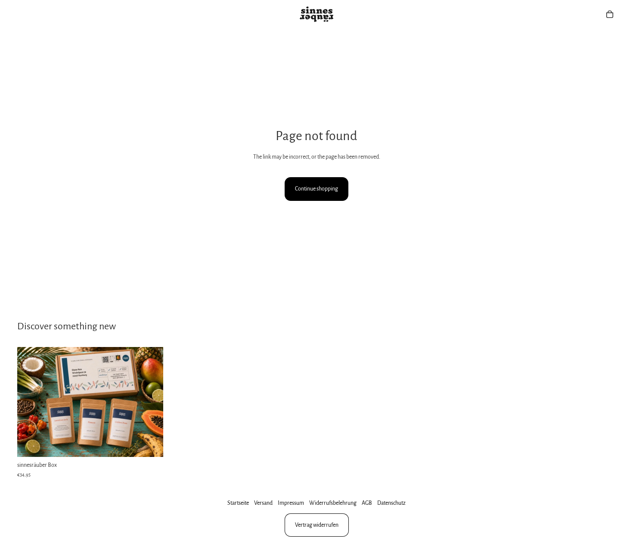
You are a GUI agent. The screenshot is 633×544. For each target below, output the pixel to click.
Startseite (238, 503)
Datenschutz (391, 503)
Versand (263, 503)
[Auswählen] (150, 443)
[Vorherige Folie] (30, 402)
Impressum (291, 503)
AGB (367, 503)
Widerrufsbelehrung (333, 503)
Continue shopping (316, 189)
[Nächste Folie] (150, 402)
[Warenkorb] (609, 14)
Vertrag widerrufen (316, 525)
